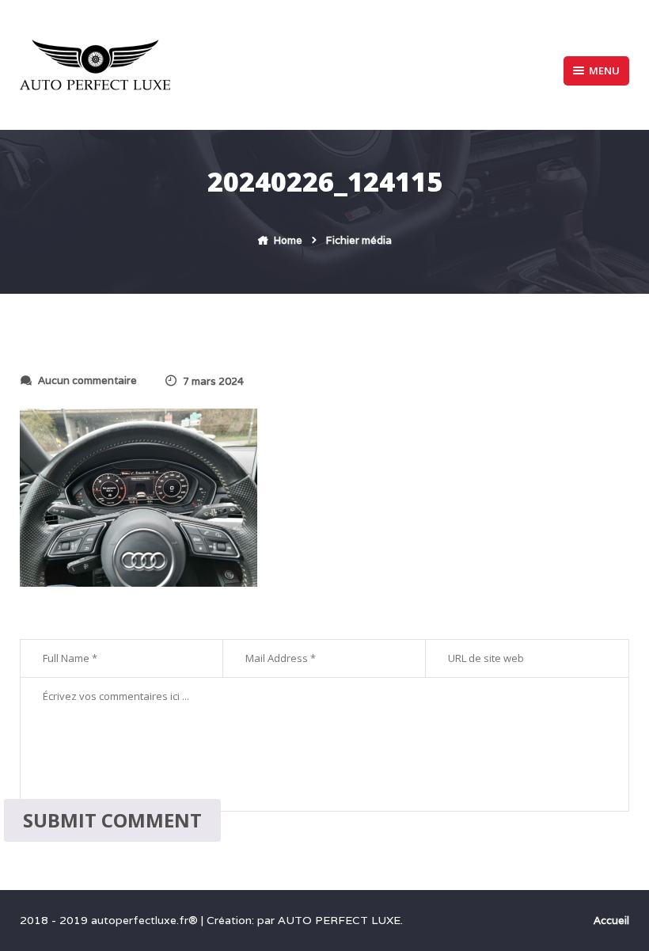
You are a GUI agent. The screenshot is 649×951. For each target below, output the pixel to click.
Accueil (611, 920)
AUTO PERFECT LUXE (339, 920)
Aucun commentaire (87, 380)
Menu (604, 70)
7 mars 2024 (213, 381)
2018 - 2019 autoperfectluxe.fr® (110, 920)
